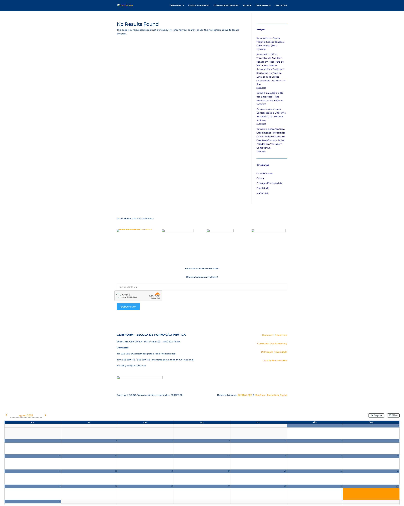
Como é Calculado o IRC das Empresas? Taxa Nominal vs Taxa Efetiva (269, 96)
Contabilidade (264, 173)
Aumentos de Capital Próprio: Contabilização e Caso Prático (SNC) (270, 42)
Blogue (247, 5)
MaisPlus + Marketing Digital (271, 395)
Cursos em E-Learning (274, 335)
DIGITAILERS (245, 395)
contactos (281, 5)
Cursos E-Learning (198, 5)
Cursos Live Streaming (226, 5)
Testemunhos (263, 5)
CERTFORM (175, 5)
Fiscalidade (262, 188)
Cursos (260, 178)
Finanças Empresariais (269, 183)
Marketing (262, 193)
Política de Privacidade (274, 352)
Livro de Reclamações (274, 360)
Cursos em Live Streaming (272, 343)
